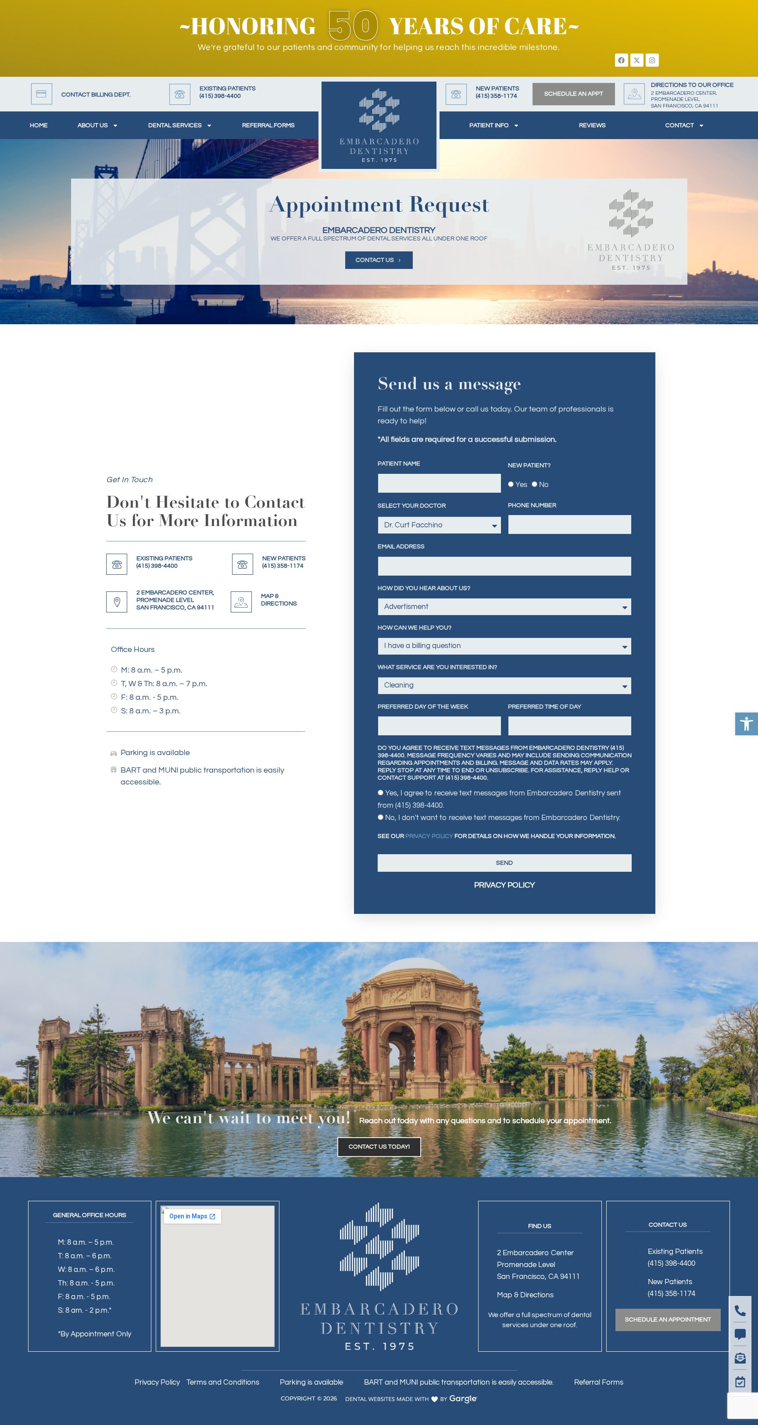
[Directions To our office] (634, 93)
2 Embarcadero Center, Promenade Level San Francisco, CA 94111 (175, 600)
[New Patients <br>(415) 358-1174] (456, 94)
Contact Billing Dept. (96, 95)
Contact (679, 125)
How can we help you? (414, 628)
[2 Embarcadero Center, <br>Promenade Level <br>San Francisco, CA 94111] (116, 601)
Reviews (592, 125)
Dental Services (175, 125)
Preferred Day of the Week (423, 707)
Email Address (401, 547)
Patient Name (399, 464)
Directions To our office (692, 85)
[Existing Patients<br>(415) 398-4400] (179, 94)
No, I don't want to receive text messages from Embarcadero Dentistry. (502, 818)
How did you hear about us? (424, 588)
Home (39, 125)
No (544, 485)
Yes (521, 485)
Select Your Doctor (412, 506)
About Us (93, 125)
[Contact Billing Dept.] (41, 93)
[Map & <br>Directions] (241, 601)
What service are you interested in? (437, 667)
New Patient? (529, 465)
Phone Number (532, 505)
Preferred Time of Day (544, 707)
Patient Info (489, 125)
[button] (746, 723)
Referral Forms (268, 125)
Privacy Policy (429, 836)
